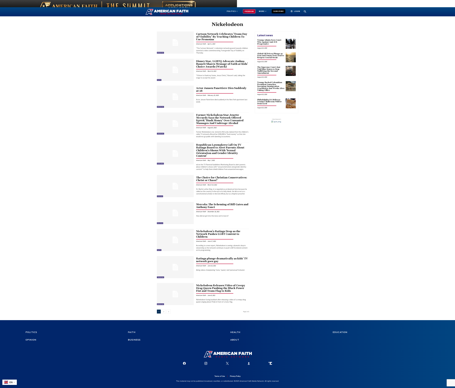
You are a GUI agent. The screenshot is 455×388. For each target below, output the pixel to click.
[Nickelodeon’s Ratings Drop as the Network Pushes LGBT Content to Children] (175, 240)
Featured (160, 163)
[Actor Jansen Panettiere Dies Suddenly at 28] (175, 97)
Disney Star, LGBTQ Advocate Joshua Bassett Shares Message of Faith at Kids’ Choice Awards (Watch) (222, 64)
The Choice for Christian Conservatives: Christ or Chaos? (221, 179)
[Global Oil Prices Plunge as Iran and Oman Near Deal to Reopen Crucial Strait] (291, 57)
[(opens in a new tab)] (175, 267)
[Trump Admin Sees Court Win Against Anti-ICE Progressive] (291, 44)
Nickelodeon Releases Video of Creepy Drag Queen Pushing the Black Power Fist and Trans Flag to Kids (220, 288)
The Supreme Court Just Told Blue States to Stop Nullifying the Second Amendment (268, 70)
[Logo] (170, 12)
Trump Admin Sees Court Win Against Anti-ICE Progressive (269, 42)
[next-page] (169, 312)
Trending (160, 133)
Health (235, 332)
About (234, 339)
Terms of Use (219, 376)
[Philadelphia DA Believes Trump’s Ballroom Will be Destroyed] (291, 103)
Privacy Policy (235, 376)
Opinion (160, 196)
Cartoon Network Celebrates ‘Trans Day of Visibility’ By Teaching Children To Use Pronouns (221, 37)
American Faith (201, 44)
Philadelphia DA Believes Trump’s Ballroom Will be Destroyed (269, 102)
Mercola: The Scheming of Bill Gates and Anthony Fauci (222, 206)
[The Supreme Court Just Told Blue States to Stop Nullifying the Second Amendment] (291, 71)
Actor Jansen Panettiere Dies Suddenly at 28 (221, 89)
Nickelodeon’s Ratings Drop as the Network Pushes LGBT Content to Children (218, 234)
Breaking (160, 53)
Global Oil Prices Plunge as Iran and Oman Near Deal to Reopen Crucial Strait (270, 56)
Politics (160, 223)
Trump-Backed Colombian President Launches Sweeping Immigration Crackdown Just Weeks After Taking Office (270, 86)
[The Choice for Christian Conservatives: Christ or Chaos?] (175, 186)
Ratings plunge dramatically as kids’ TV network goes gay (222, 260)
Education (340, 332)
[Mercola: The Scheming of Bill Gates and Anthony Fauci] (175, 213)
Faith (159, 80)
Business (134, 339)
